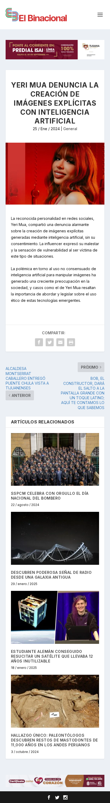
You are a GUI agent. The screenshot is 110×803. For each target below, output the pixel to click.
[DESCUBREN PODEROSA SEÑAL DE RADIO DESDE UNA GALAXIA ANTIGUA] (55, 538)
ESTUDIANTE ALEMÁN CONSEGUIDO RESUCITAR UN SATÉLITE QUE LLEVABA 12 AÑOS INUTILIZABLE (52, 656)
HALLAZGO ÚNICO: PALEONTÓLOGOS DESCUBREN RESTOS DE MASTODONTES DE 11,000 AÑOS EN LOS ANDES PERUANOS (54, 740)
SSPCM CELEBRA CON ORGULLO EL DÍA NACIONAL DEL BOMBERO (50, 495)
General (70, 128)
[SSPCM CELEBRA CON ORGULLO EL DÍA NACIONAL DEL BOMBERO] (55, 459)
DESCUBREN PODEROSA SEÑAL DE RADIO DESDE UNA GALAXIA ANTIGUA (51, 574)
